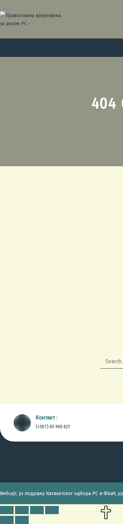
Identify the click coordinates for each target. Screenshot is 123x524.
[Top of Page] (106, 513)
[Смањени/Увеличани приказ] (52, 510)
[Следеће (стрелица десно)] (22, 520)
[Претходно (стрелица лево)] (7, 520)
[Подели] (22, 510)
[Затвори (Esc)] (7, 510)
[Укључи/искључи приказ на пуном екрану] (37, 510)
